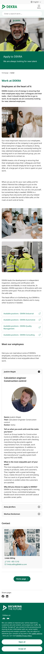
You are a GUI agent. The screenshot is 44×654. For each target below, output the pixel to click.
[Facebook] (3, 596)
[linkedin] (8, 618)
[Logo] (10, 7)
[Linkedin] (7, 596)
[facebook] (4, 618)
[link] (35, 2)
